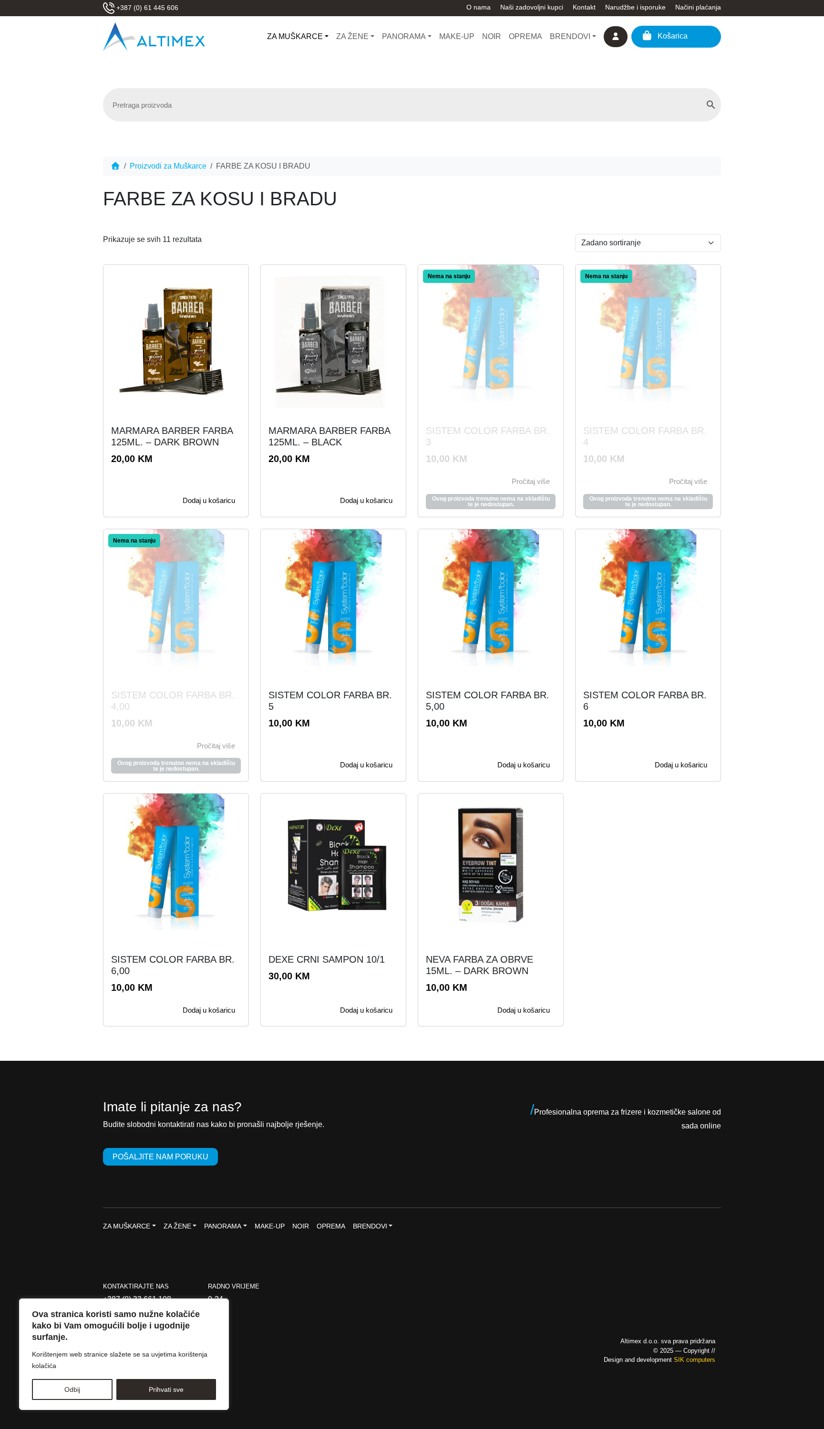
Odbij (72, 1389)
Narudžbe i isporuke (635, 7)
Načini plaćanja (698, 7)
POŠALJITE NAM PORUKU (160, 1157)
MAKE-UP (456, 36)
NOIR (491, 36)
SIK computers (694, 1359)
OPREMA (525, 36)
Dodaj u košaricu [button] (209, 500)
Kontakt (584, 7)
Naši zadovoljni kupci (531, 7)
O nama (478, 7)
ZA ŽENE (352, 36)
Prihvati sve (166, 1389)
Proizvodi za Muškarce (168, 166)
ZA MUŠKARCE (295, 36)
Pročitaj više (531, 481)
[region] (124, 1354)
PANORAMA (404, 36)
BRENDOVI (570, 36)
